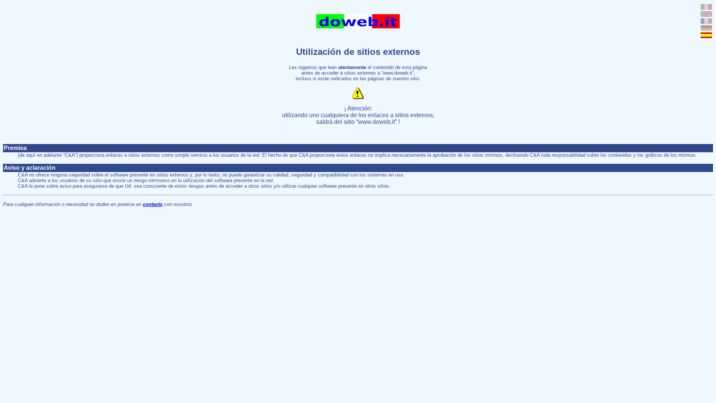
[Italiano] (706, 7)
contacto (153, 204)
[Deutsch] (706, 29)
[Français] (706, 22)
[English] (706, 15)
